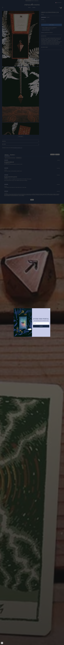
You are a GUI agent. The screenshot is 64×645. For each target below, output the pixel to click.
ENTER (41, 326)
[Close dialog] (49, 309)
